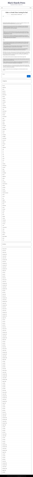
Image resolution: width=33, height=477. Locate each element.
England (3, 123)
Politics (3, 194)
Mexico (3, 174)
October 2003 (4, 448)
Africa (3, 89)
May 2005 (3, 441)
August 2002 (4, 470)
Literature (3, 167)
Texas (3, 225)
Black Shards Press (16, 3)
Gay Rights (3, 136)
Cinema (3, 103)
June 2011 (3, 321)
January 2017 (4, 281)
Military (3, 178)
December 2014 (4, 297)
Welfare (3, 234)
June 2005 (3, 439)
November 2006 (4, 419)
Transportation (4, 227)
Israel (3, 156)
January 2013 (4, 303)
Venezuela (3, 232)
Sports (3, 214)
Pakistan (3, 185)
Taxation (3, 218)
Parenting (3, 187)
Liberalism (3, 163)
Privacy (3, 196)
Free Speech (4, 134)
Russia (3, 203)
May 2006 (3, 430)
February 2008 (4, 392)
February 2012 (4, 308)
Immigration (4, 147)
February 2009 (4, 370)
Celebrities (3, 98)
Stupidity (3, 216)
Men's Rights (4, 172)
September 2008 (4, 379)
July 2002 (3, 472)
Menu (30, 7)
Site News (3, 209)
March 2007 (4, 412)
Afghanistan (4, 87)
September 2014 (4, 301)
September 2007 (4, 401)
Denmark (3, 114)
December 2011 (4, 312)
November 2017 (4, 265)
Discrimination (4, 116)
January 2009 (4, 372)
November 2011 (4, 314)
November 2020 (4, 259)
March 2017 (4, 277)
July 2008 (3, 383)
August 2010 (4, 339)
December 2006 (4, 417)
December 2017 (4, 263)
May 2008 (3, 386)
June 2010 (3, 341)
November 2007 (4, 397)
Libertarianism (4, 165)
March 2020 (4, 261)
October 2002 (4, 466)
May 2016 (3, 290)
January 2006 (4, 435)
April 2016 (3, 292)
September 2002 (4, 468)
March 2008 (4, 390)
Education (3, 120)
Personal (3, 189)
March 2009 (4, 368)
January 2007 (4, 415)
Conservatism (4, 107)
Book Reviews (4, 94)
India (3, 149)
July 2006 (3, 426)
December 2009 (4, 352)
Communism (4, 105)
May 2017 (3, 274)
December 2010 (4, 332)
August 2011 (4, 317)
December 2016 (4, 283)
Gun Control (4, 140)
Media (3, 169)
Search (3, 74)
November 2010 (4, 334)
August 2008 (4, 381)
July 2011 (3, 319)
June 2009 (3, 363)
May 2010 (3, 343)
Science (3, 207)
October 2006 (4, 421)
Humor (3, 145)
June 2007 (3, 406)
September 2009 (4, 357)
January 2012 (4, 310)
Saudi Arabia (4, 205)
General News (4, 138)
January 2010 (4, 350)
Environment (4, 125)
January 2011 (4, 330)
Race (3, 198)
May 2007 (3, 408)
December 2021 (4, 254)
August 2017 (4, 270)
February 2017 (4, 279)
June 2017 (3, 272)
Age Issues (3, 91)
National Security (4, 183)
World (3, 238)
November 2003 (4, 446)
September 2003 (4, 450)
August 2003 (4, 452)
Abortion (3, 85)
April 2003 (3, 459)
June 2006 (3, 428)
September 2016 (4, 288)
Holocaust (3, 143)
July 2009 (3, 361)
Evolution (3, 127)
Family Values (4, 129)
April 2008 (3, 388)
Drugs (3, 118)
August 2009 (4, 359)
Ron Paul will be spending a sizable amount (9, 22)
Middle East (4, 176)
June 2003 (3, 455)
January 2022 (4, 252)
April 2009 (3, 366)
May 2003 (3, 457)
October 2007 (4, 399)
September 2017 (4, 268)
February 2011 (4, 328)
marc (21, 14)
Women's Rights (4, 236)
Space (3, 212)
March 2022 (4, 250)
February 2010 (4, 348)
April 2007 (3, 410)
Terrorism (3, 223)
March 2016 (4, 294)
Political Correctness (5, 192)
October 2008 (4, 377)
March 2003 (4, 461)
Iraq (3, 152)
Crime (3, 109)
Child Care (3, 100)
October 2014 (4, 299)
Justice (3, 158)
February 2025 (4, 248)
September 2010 (4, 337)
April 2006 (3, 432)
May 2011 (3, 323)
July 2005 (3, 437)
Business (3, 96)
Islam (3, 154)
